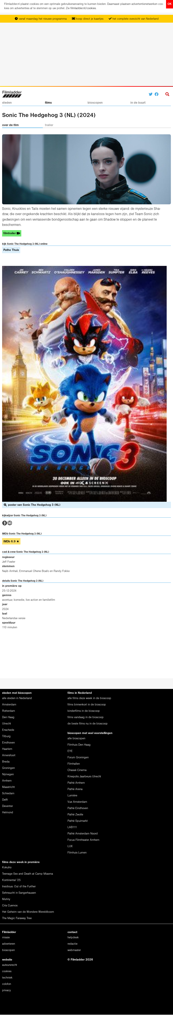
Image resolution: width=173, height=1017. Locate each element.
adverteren (8, 944)
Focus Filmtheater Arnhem (83, 840)
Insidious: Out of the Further (19, 886)
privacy (6, 990)
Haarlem (7, 749)
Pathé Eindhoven (78, 808)
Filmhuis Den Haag (79, 745)
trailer (49, 125)
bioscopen (95, 103)
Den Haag (8, 717)
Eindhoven (8, 743)
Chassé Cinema (77, 770)
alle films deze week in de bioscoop (89, 698)
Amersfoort (8, 755)
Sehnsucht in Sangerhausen (19, 893)
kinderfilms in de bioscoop (84, 711)
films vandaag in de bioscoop (86, 717)
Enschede (8, 730)
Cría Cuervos (10, 905)
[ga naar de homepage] (12, 94)
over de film (10, 125)
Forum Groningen (78, 757)
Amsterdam (9, 705)
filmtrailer (10, 233)
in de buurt (138, 103)
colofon (6, 984)
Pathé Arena (75, 789)
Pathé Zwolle (75, 815)
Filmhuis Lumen (77, 853)
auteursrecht (9, 965)
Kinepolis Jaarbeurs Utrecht (84, 776)
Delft (5, 800)
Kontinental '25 (11, 880)
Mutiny (6, 899)
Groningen (8, 768)
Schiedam (8, 793)
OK (170, 4)
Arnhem (7, 781)
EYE (70, 751)
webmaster (74, 950)
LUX (70, 846)
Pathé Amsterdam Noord (83, 834)
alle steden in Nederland (17, 698)
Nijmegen (8, 774)
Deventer (7, 806)
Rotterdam (8, 711)
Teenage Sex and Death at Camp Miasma (27, 874)
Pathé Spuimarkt (78, 821)
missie (6, 937)
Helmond (7, 812)
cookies (6, 971)
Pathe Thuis (11, 250)
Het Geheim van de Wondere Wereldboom (28, 912)
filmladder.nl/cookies (83, 8)
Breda (5, 762)
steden (7, 103)
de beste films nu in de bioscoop (88, 724)
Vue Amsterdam (77, 802)
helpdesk (73, 937)
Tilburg (6, 736)
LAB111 (72, 827)
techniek (7, 978)
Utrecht (6, 724)
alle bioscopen (76, 738)
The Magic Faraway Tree (17, 918)
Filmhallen (74, 764)
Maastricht (8, 787)
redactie (72, 944)
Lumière (72, 795)
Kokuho (6, 867)
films (48, 103)
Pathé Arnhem (76, 783)
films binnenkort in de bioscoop (87, 705)
